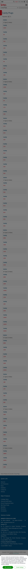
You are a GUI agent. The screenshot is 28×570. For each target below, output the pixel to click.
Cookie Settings (19, 567)
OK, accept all (8, 567)
